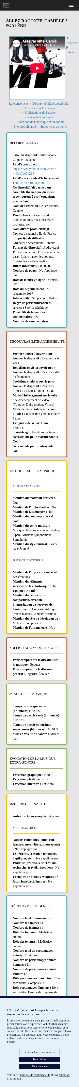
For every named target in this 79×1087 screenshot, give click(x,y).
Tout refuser (40, 1059)
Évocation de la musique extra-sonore (40, 122)
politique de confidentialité (34, 1074)
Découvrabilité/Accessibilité (50, 103)
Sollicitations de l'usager (40, 112)
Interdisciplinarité (25, 126)
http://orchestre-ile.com (29, 182)
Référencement (18, 103)
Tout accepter (39, 1066)
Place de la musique (40, 117)
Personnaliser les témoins (39, 1052)
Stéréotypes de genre (53, 126)
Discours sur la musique (40, 108)
